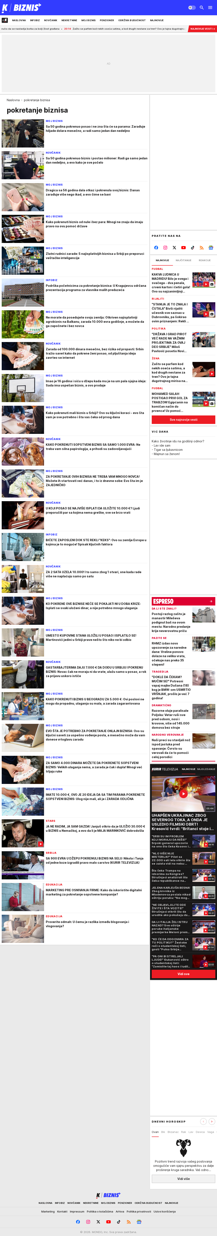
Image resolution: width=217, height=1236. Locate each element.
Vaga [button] (210, 1132)
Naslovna (13, 100)
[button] (212, 1121)
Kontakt (62, 1211)
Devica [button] (200, 1132)
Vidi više (183, 1179)
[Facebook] (156, 248)
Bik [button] (163, 1132)
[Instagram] (165, 248)
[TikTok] (192, 248)
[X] (174, 248)
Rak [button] (183, 1132)
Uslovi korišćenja (165, 1211)
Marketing (48, 1211)
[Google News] (210, 248)
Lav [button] (191, 1132)
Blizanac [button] (173, 1132)
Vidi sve (183, 974)
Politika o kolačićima (100, 1211)
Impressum (77, 1211)
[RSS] (201, 248)
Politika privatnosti (139, 1211)
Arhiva (120, 1211)
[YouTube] (183, 248)
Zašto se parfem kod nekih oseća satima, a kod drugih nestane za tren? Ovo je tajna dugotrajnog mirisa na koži (101, 28)
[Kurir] (22, 7)
